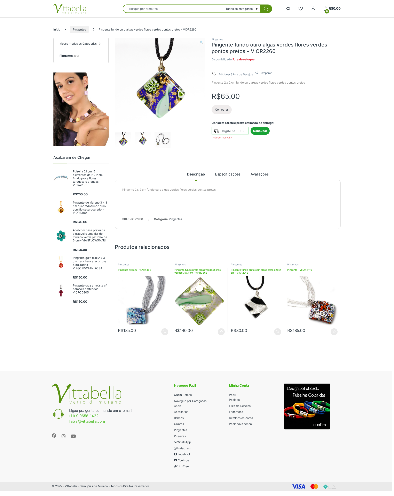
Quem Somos (183, 394)
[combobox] (173, 9)
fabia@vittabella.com (87, 421)
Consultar (260, 130)
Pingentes (79, 29)
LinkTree (183, 466)
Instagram (183, 448)
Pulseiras (180, 436)
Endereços (236, 411)
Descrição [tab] (196, 174)
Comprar (162, 331)
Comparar (266, 73)
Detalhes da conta (241, 418)
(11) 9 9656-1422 (83, 416)
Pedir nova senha (240, 424)
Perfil (232, 394)
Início (56, 29)
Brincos (179, 418)
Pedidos (234, 399)
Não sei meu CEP (222, 137)
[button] (201, 42)
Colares (179, 424)
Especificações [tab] (228, 174)
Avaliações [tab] (260, 174)
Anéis (177, 406)
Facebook (184, 454)
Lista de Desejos (240, 406)
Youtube (183, 460)
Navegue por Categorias (190, 401)
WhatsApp (183, 442)
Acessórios (181, 411)
